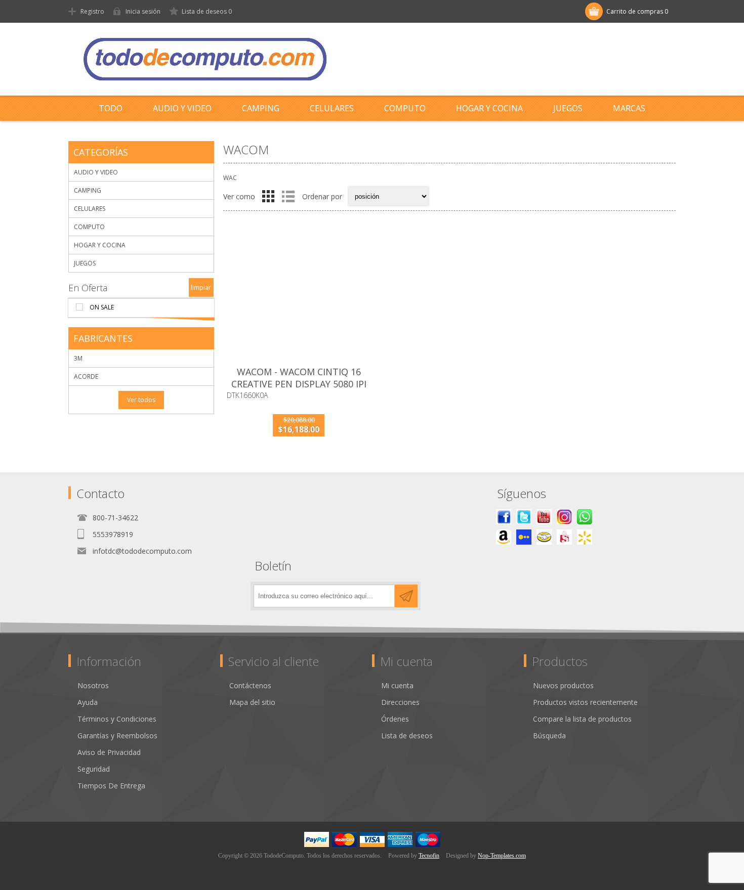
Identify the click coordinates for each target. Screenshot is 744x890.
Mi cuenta (397, 685)
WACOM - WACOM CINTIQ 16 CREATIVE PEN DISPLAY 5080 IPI (298, 378)
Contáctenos (250, 685)
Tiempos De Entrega (111, 785)
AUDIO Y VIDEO (96, 172)
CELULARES (89, 208)
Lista (288, 196)
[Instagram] (564, 516)
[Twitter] (523, 516)
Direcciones (400, 702)
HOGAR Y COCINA (100, 245)
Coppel (523, 537)
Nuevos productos (563, 685)
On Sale (102, 307)
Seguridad (93, 769)
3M (78, 358)
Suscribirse (406, 596)
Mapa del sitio (252, 702)
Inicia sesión (143, 11)
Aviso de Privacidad (109, 752)
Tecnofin (429, 855)
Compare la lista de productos (582, 719)
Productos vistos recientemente (585, 702)
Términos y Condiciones (116, 719)
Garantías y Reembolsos (117, 735)
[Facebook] (503, 516)
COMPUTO (89, 227)
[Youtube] (544, 516)
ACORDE (86, 376)
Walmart (584, 537)
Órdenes (395, 719)
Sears (564, 537)
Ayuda (87, 702)
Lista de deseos (407, 735)
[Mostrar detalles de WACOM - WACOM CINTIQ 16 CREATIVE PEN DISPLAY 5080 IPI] (298, 294)
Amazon (503, 537)
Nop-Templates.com (502, 855)
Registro (92, 11)
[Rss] (584, 516)
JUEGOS (85, 263)
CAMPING (87, 190)
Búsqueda (549, 735)
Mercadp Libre (544, 537)
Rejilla (268, 196)
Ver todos (141, 399)
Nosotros (93, 685)
